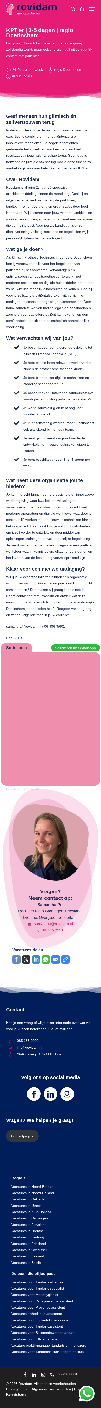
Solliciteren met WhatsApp (75, 648)
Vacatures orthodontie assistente (36, 1314)
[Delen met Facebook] (16, 959)
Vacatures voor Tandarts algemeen (38, 1282)
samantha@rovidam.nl (53, 924)
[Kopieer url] (65, 959)
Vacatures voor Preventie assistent (38, 1307)
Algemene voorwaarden (51, 1389)
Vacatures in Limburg (27, 1237)
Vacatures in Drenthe (27, 1231)
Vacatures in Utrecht (27, 1205)
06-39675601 (53, 930)
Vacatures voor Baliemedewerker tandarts (43, 1333)
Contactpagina (22, 1136)
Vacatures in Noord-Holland (32, 1193)
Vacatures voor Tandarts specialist (37, 1288)
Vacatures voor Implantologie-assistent (41, 1320)
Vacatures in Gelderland (30, 1199)
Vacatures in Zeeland (27, 1256)
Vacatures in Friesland (28, 1243)
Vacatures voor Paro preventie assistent (42, 1301)
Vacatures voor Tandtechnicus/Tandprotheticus (47, 1352)
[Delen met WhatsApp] (46, 959)
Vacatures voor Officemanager (35, 1339)
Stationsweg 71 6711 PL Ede (39, 1054)
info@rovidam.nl (29, 1047)
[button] (92, 9)
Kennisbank (16, 1394)
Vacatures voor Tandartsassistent (37, 1326)
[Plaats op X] (26, 959)
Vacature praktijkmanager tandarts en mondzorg (48, 1345)
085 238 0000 (27, 1041)
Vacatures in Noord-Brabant (32, 1186)
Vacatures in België (26, 1262)
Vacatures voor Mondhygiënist (34, 1295)
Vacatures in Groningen (29, 1218)
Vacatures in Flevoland (29, 1224)
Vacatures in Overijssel (29, 1250)
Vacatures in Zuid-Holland (31, 1212)
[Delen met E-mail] (55, 959)
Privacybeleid (17, 1389)
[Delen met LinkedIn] (36, 959)
